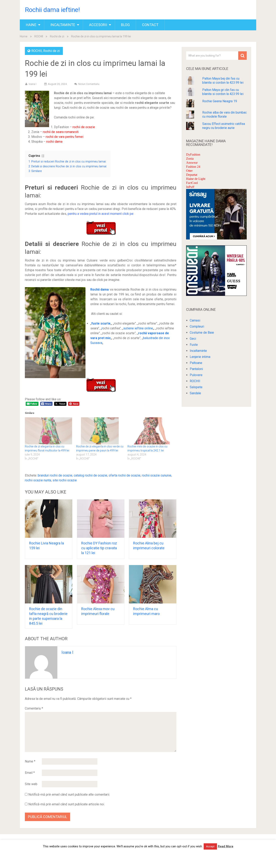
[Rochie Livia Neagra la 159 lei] (48, 518)
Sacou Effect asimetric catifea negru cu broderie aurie (223, 126)
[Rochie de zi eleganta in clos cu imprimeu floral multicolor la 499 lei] (48, 430)
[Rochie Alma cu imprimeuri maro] (152, 584)
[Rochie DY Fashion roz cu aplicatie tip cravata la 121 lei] (100, 518)
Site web (31, 784)
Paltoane (196, 363)
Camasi (195, 320)
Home (23, 36)
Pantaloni (196, 369)
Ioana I (32, 83)
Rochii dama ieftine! (52, 9)
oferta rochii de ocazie (124, 475)
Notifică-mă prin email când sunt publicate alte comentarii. (69, 794)
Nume (30, 761)
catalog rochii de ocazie (90, 475)
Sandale (195, 393)
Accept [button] (210, 846)
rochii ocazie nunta (38, 480)
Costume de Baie (202, 332)
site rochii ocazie (65, 480)
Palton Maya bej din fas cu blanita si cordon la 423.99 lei (222, 80)
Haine (31, 25)
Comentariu (34, 708)
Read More (225, 846)
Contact (150, 25)
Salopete (196, 387)
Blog (125, 25)
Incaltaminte (62, 25)
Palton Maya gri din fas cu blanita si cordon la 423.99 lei (222, 92)
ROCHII (38, 36)
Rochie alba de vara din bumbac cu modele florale (224, 114)
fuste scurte (101, 323)
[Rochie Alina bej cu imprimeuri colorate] (152, 518)
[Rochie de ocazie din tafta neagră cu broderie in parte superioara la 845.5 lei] (48, 584)
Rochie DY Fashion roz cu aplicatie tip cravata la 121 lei (99, 548)
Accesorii (98, 25)
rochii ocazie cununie (156, 475)
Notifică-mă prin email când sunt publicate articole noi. (66, 804)
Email (30, 773)
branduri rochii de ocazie (55, 475)
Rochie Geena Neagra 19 (219, 101)
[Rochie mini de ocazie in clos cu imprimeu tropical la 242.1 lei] (151, 430)
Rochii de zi (57, 36)
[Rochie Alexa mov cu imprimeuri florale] (100, 584)
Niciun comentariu (88, 83)
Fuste (194, 345)
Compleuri (197, 326)
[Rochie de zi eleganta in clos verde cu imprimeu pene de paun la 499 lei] (99, 430)
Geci (193, 339)
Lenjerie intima (200, 357)
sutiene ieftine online (138, 328)
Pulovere (196, 375)
